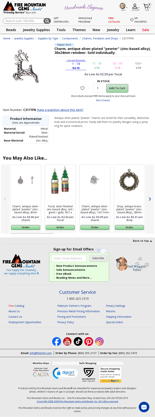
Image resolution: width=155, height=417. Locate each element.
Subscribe (98, 258)
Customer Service (77, 292)
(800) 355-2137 (87, 353)
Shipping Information (119, 316)
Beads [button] (11, 30)
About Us (14, 311)
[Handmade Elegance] (84, 7)
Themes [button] (79, 30)
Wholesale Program (85, 20)
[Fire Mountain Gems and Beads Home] (24, 7)
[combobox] (27, 21)
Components (70, 38)
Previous (5, 199)
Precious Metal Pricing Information (78, 311)
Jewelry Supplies (24, 38)
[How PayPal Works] (110, 375)
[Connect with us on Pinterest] (89, 341)
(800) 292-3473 (128, 353)
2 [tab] (58, 235)
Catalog (16, 306)
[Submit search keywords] (47, 21)
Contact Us (15, 316)
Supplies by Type (48, 38)
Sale (145, 30)
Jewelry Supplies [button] (36, 30)
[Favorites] (82, 88)
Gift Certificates (61, 20)
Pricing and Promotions (71, 316)
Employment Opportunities (25, 322)
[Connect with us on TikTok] (78, 341)
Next (150, 199)
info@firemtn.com (41, 353)
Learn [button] (130, 30)
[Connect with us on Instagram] (99, 341)
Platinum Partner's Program (74, 306)
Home (6, 38)
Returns (110, 311)
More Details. (103, 100)
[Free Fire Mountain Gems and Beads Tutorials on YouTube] (68, 341)
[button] (66, 373)
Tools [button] (61, 30)
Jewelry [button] (113, 30)
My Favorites (141, 20)
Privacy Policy (65, 322)
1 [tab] (12, 235)
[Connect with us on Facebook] (57, 341)
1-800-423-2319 (78, 299)
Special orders (114, 322)
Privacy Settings (115, 306)
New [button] (96, 30)
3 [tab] (103, 235)
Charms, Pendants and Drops (100, 38)
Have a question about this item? (60, 110)
